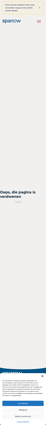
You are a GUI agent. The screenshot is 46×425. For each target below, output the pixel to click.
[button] (42, 376)
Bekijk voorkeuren (23, 416)
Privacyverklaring (23, 422)
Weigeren (23, 410)
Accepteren (23, 403)
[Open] (39, 21)
